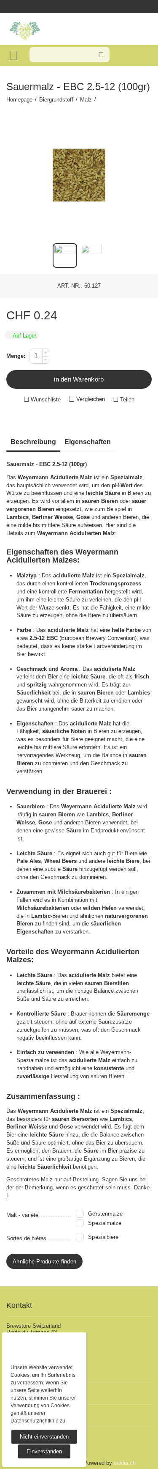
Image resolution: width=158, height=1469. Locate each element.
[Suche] (101, 54)
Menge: (15, 356)
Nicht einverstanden (44, 1436)
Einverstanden (44, 1451)
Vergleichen (90, 399)
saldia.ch (125, 1463)
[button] (123, 400)
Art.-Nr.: (69, 286)
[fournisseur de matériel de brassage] (24, 29)
